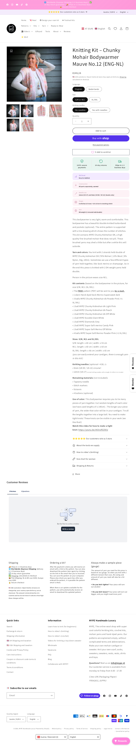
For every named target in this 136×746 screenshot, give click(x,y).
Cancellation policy (122, 731)
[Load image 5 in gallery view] (13, 125)
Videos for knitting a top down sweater (64, 640)
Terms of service (82, 728)
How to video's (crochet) (58, 636)
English (78, 89)
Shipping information (16, 636)
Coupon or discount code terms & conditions (21, 661)
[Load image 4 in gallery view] (55, 110)
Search (9, 626)
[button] (26, 26)
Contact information (122, 728)
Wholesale (52, 645)
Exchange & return (14, 631)
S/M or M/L (80, 99)
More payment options (101, 145)
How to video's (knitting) (58, 631)
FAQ (49, 654)
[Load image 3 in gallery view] (41, 110)
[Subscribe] (51, 695)
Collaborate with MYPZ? (58, 664)
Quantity (76, 116)
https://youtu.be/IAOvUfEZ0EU (93, 429)
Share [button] (77, 474)
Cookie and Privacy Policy (17, 650)
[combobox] (51, 737)
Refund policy (56, 728)
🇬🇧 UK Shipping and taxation (19, 640)
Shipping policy (95, 728)
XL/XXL (95, 99)
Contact (10, 672)
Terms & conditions (15, 667)
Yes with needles (99, 110)
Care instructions (14, 654)
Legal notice (108, 728)
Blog (50, 659)
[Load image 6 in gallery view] (27, 125)
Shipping (123, 77)
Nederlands (94, 89)
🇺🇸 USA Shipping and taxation (19, 645)
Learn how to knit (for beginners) (62, 626)
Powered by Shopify (42, 728)
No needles (80, 110)
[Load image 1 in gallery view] (13, 110)
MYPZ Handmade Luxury (27, 728)
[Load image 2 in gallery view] (27, 110)
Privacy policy (69, 728)
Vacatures (52, 650)
